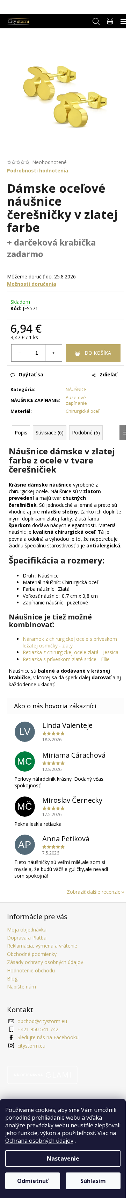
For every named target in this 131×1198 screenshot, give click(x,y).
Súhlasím (93, 1181)
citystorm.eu (31, 1045)
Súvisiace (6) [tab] (50, 432)
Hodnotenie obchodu (31, 970)
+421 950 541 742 (37, 1029)
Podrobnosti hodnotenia (37, 170)
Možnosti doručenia (31, 284)
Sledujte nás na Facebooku (48, 1037)
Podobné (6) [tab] (86, 432)
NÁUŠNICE (76, 389)
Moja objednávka (26, 929)
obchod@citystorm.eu (42, 1021)
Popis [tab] (21, 432)
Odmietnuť (32, 1181)
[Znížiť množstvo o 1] (20, 353)
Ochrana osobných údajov (39, 1140)
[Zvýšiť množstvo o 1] (53, 353)
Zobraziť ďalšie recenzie (94, 891)
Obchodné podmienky (32, 954)
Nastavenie (63, 1158)
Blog (12, 978)
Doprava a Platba (26, 937)
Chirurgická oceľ (82, 411)
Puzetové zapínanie (76, 400)
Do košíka (98, 352)
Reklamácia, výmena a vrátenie (42, 945)
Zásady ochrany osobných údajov (45, 962)
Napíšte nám (21, 986)
